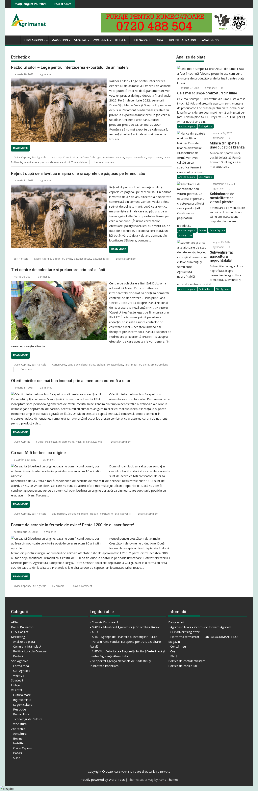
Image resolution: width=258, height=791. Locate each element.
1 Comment (25, 369)
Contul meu (178, 646)
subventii (125, 513)
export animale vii (136, 157)
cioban (56, 258)
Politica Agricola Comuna (30, 651)
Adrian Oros (59, 364)
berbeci (61, 513)
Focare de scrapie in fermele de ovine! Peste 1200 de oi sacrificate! (72, 524)
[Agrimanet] (15, 39)
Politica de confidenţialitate (187, 661)
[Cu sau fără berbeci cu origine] (59, 466)
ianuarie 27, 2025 (189, 88)
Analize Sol (211, 40)
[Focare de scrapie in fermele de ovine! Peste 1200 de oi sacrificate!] (59, 538)
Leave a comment (105, 162)
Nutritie (18, 743)
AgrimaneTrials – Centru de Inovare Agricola (200, 627)
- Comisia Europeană (104, 622)
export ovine (155, 157)
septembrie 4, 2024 (223, 184)
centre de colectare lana (81, 364)
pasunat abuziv (82, 258)
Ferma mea (21, 666)
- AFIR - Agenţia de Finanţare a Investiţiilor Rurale (123, 637)
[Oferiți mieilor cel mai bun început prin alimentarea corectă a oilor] (59, 394)
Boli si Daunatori (182, 40)
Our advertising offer (185, 632)
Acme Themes (169, 779)
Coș (172, 651)
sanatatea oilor (95, 441)
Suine (16, 758)
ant (54, 513)
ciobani (101, 364)
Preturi (18, 656)
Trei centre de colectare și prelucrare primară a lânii (58, 269)
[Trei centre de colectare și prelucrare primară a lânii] (59, 283)
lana (127, 364)
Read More (20, 147)
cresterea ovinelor (113, 157)
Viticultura (20, 724)
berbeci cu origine (78, 513)
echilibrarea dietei (46, 441)
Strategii (17, 680)
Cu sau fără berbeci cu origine (38, 452)
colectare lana (115, 364)
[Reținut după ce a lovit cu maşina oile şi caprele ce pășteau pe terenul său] (59, 187)
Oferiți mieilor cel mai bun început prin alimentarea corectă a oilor (70, 380)
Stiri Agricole (34, 40)
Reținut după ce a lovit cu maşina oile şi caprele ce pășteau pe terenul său (78, 173)
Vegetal (80, 40)
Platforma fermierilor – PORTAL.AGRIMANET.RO (204, 637)
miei (78, 441)
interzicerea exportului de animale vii (45, 162)
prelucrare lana (159, 364)
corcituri (105, 513)
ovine (69, 258)
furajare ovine (66, 441)
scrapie (60, 586)
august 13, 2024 (221, 242)
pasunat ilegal (101, 258)
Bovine (202, 230)
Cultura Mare (206, 288)
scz (117, 513)
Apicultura (20, 733)
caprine (46, 258)
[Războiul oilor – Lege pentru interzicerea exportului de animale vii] (59, 81)
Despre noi (176, 622)
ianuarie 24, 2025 (222, 133)
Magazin (174, 641)
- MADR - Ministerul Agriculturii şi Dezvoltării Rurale (125, 627)
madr (134, 364)
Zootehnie (101, 40)
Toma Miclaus (79, 162)
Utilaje (120, 40)
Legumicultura (22, 704)
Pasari (17, 753)
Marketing (60, 40)
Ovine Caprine (22, 157)
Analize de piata (187, 126)
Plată (173, 656)
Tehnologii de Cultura (27, 719)
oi (69, 162)
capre (37, 258)
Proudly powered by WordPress (102, 779)
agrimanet (46, 74)
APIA (159, 40)
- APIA (94, 632)
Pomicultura (21, 714)
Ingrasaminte (22, 700)
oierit (146, 364)
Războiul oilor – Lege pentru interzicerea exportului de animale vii (70, 67)
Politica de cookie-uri (182, 666)
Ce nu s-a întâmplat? (27, 646)
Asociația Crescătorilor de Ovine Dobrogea (77, 157)
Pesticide (19, 709)
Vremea (18, 675)
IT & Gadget (141, 40)
